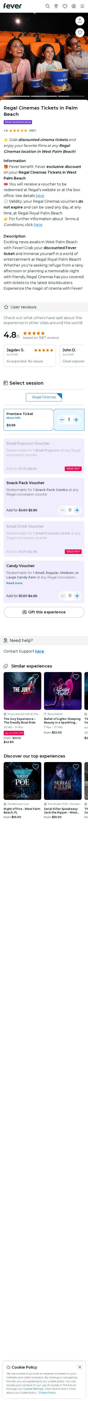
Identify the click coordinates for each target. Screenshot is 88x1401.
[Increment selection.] (76, 419)
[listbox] (44, 397)
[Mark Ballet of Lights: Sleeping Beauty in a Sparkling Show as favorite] (76, 677)
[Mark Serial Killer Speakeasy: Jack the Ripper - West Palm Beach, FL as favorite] (76, 767)
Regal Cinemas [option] (44, 397)
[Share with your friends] (79, 20)
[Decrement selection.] (61, 419)
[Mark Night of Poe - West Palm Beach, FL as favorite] (36, 767)
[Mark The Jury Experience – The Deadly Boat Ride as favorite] (36, 677)
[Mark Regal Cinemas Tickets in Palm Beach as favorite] (79, 32)
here (40, 196)
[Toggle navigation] (82, 6)
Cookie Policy (47, 1392)
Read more (14, 583)
